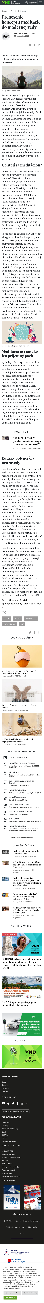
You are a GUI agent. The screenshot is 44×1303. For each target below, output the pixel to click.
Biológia (23, 11)
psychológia (9, 624)
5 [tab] (27, 1211)
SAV (22, 624)
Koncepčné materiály (9, 1141)
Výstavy (5, 1161)
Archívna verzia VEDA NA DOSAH (15, 1111)
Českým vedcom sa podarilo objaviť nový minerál (26, 852)
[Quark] (12, 1197)
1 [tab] (13, 1211)
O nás (4, 1082)
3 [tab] (20, 1211)
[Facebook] (18, 1103)
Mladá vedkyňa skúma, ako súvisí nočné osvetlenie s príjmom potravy (19, 672)
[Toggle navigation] (40, 2)
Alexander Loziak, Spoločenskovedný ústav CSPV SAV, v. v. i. (22, 603)
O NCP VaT (6, 1122)
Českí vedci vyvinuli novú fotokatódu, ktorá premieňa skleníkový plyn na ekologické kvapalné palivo (27, 881)
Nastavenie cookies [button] (12, 1293)
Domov (4, 11)
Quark (4, 1132)
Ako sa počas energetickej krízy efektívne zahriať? (20, 706)
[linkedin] (39, 45)
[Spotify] (8, 1103)
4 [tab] (24, 1211)
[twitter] (30, 45)
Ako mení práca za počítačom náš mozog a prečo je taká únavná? (27, 441)
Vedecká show (7, 1173)
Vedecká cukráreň (8, 1154)
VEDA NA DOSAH (20, 34)
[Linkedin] (27, 1103)
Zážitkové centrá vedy (10, 1129)
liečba (6, 619)
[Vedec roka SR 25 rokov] (32, 1196)
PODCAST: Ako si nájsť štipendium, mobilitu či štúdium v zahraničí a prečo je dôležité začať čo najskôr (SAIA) (22, 963)
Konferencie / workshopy (11, 1176)
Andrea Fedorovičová (21, 710)
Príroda (14, 11)
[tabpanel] (12, 1197)
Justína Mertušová (34, 449)
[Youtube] (3, 1103)
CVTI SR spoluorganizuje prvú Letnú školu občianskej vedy (19, 1003)
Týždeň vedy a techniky (10, 1167)
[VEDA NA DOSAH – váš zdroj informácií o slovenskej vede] (10, 2)
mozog (17, 619)
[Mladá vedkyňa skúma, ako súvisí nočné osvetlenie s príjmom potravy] (22, 657)
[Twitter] (13, 1103)
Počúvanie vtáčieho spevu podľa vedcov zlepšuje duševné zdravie (19, 740)
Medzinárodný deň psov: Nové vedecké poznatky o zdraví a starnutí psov (27, 910)
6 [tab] (31, 1211)
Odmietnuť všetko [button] (30, 1293)
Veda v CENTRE (7, 1151)
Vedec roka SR (7, 1164)
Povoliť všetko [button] (10, 1298)
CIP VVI (4, 1138)
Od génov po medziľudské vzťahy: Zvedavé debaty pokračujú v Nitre (25, 896)
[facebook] (35, 45)
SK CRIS (5, 1135)
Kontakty (5, 1085)
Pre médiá (5, 1088)
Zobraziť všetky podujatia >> (22, 837)
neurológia (31, 619)
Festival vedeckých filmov (11, 1157)
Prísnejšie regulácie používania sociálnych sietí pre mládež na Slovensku (27, 864)
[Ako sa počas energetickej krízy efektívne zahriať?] (22, 691)
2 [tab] (17, 1211)
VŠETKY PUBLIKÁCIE (22, 1214)
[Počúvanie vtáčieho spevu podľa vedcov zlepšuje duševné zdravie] (22, 725)
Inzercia (5, 1091)
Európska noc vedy (9, 1170)
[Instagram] (22, 1103)
